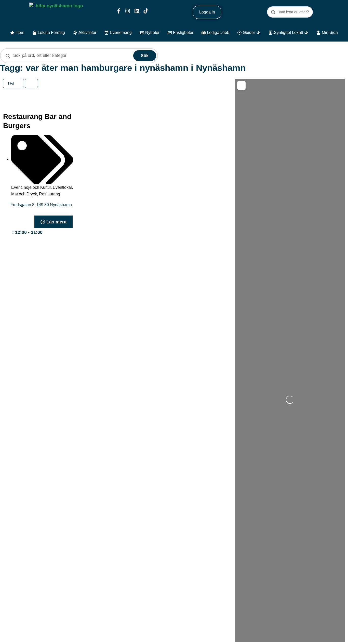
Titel (11, 83)
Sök (145, 56)
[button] (25, 232)
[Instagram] (127, 11)
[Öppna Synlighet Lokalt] (306, 33)
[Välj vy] (31, 83)
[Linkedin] (136, 11)
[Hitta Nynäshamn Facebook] (118, 11)
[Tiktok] (145, 11)
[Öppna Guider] (258, 33)
